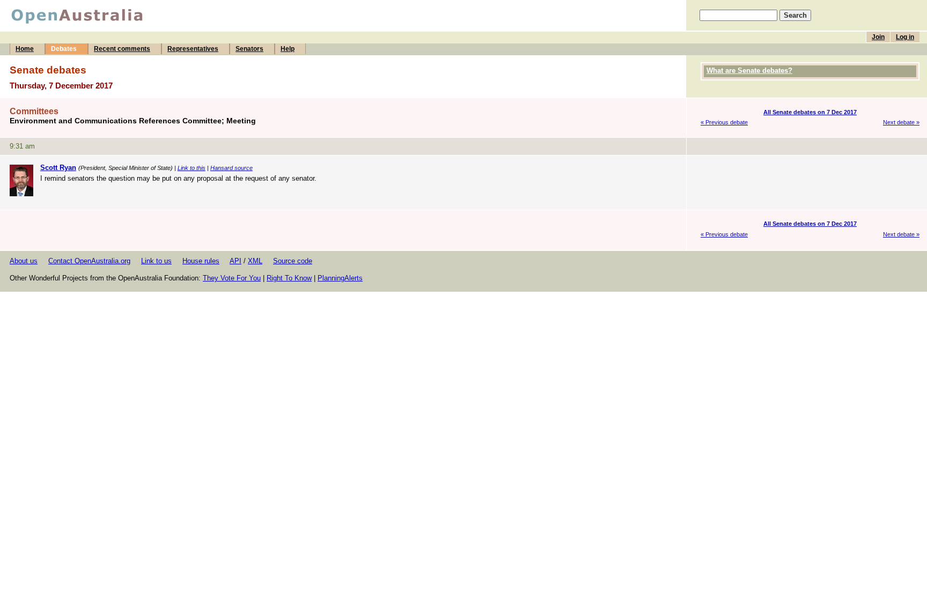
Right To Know (289, 278)
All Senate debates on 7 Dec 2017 (810, 112)
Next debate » (901, 122)
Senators (249, 49)
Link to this (191, 168)
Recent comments (122, 49)
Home (25, 49)
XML (255, 261)
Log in (905, 37)
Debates (64, 49)
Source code (292, 261)
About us (24, 261)
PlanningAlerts (340, 278)
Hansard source (231, 168)
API (235, 261)
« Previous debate (724, 122)
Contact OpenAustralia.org (89, 261)
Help (288, 49)
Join (878, 37)
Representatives (192, 49)
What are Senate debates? (749, 70)
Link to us (156, 261)
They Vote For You (232, 278)
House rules (200, 261)
